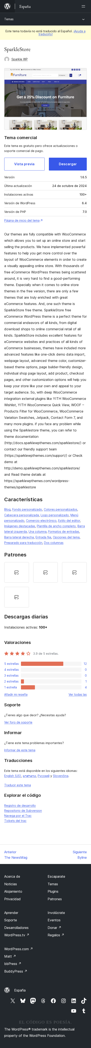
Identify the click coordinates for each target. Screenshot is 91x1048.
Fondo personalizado (27, 509)
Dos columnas (53, 542)
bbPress (12, 964)
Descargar (68, 164)
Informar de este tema (19, 750)
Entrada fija (43, 537)
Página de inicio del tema (22, 220)
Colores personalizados (60, 509)
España (20, 990)
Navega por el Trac (18, 815)
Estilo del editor (69, 520)
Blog (7, 509)
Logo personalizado (55, 515)
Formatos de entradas (63, 531)
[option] (16, 572)
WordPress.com (18, 949)
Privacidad (12, 899)
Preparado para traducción (23, 542)
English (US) (12, 776)
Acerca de (12, 876)
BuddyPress (15, 971)
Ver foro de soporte (18, 722)
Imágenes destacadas (19, 526)
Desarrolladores (16, 928)
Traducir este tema (17, 785)
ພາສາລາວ (29, 776)
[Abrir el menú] (84, 6)
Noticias (10, 884)
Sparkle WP (19, 59)
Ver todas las (78, 694)
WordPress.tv (16, 935)
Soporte (10, 920)
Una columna (38, 531)
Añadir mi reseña (16, 694)
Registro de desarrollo (20, 805)
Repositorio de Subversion (23, 810)
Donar (54, 928)
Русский (44, 776)
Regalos (56, 935)
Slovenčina (60, 776)
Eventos (54, 920)
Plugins (53, 891)
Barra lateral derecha (19, 537)
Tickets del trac (15, 820)
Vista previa (24, 164)
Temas (9, 19)
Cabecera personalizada (21, 515)
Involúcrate (56, 913)
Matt (10, 956)
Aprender (11, 913)
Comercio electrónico (41, 520)
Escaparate (56, 876)
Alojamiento (13, 891)
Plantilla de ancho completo (56, 526)
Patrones (55, 899)
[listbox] (45, 584)
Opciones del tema (66, 537)
